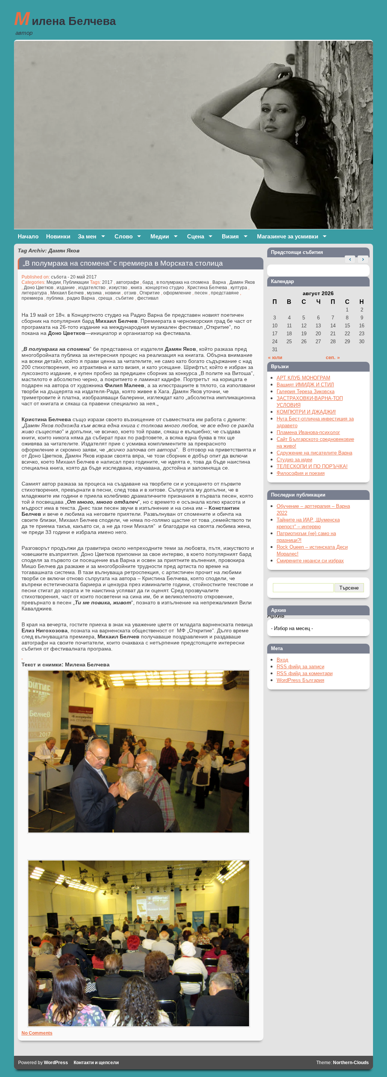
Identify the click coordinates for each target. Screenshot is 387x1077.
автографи (127, 282)
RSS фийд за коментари (305, 673)
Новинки (58, 236)
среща (105, 298)
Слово (124, 236)
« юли (275, 357)
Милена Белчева (65, 18)
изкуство (118, 287)
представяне (225, 293)
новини (113, 293)
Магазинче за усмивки (287, 236)
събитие (125, 298)
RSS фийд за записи (300, 666)
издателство (91, 287)
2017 (107, 282)
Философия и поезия (301, 473)
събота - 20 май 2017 (74, 277)
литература (34, 293)
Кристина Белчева (207, 287)
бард (147, 282)
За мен (87, 236)
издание (66, 287)
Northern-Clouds (351, 1062)
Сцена (195, 236)
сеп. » (333, 357)
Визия (230, 236)
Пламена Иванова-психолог (308, 432)
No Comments (37, 1033)
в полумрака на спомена (182, 282)
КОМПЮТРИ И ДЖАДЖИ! (306, 412)
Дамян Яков (242, 282)
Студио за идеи (294, 459)
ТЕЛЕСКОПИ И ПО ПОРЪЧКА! (312, 466)
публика (54, 298)
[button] (363, 259)
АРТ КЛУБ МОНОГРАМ (303, 378)
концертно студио (165, 287)
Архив (276, 615)
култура (239, 287)
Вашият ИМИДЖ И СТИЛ (305, 385)
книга (136, 287)
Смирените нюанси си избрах (310, 560)
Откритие (149, 293)
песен (201, 293)
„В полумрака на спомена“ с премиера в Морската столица (123, 263)
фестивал (147, 298)
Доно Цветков (38, 287)
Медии (159, 236)
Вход (282, 660)
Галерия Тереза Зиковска (305, 391)
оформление (177, 293)
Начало (28, 236)
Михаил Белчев (67, 293)
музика (94, 293)
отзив (130, 293)
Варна (219, 282)
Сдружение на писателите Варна (314, 453)
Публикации (76, 282)
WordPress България (300, 680)
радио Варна (81, 298)
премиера (32, 298)
